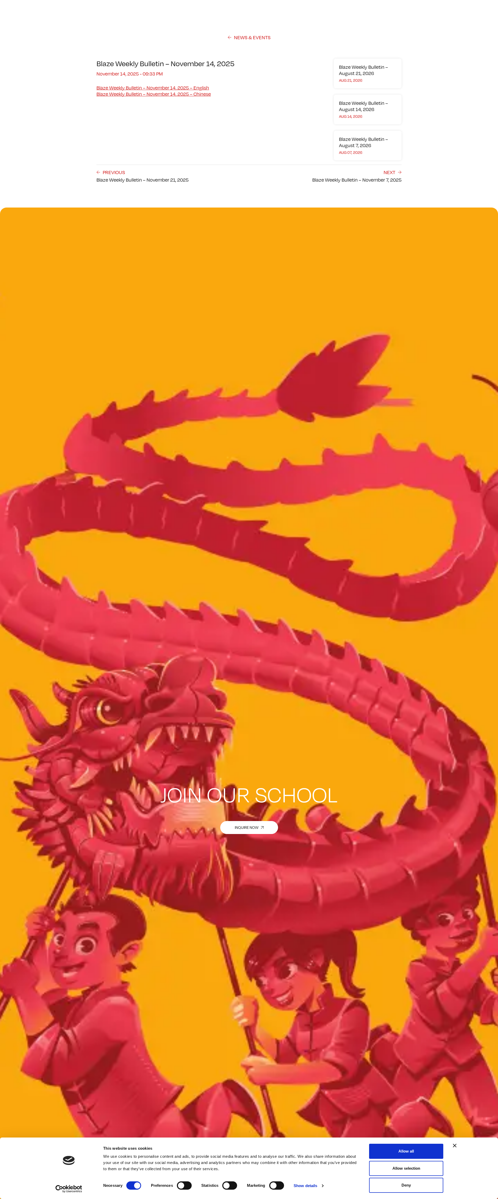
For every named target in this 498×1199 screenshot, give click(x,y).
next (389, 172)
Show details (305, 1185)
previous (114, 172)
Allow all (406, 1151)
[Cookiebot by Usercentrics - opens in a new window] (69, 1189)
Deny (406, 1185)
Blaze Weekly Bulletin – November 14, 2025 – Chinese (153, 94)
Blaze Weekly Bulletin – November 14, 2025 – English (152, 87)
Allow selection (406, 1168)
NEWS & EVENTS (252, 37)
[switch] (184, 1185)
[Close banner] (455, 1145)
